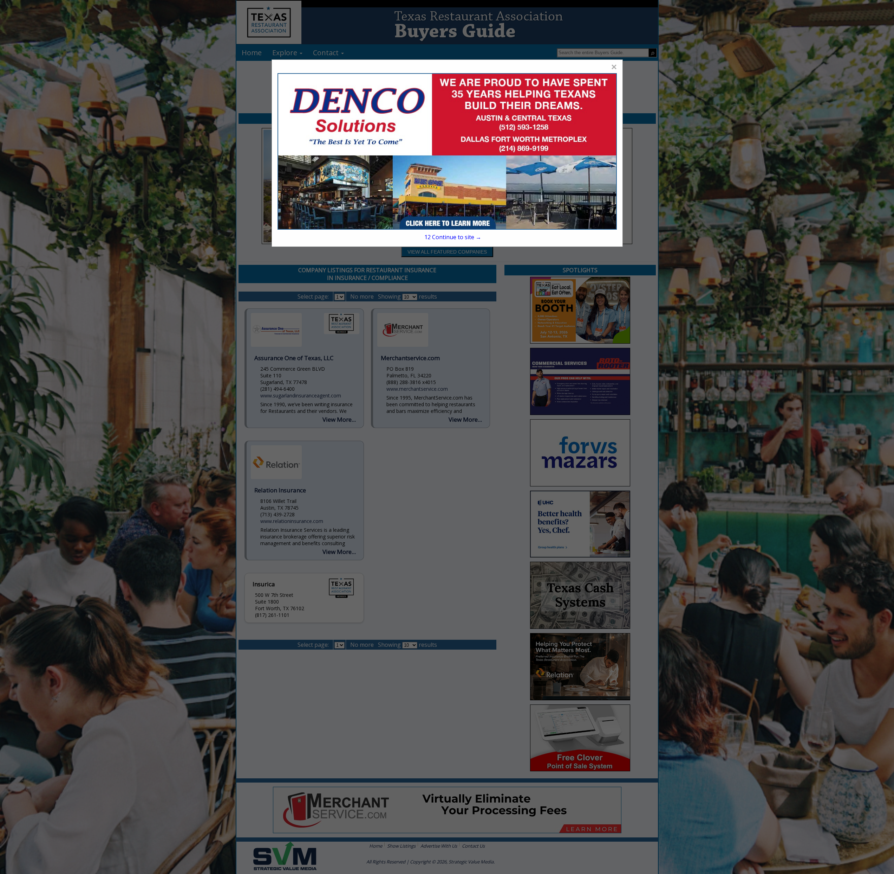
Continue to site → (452, 237)
